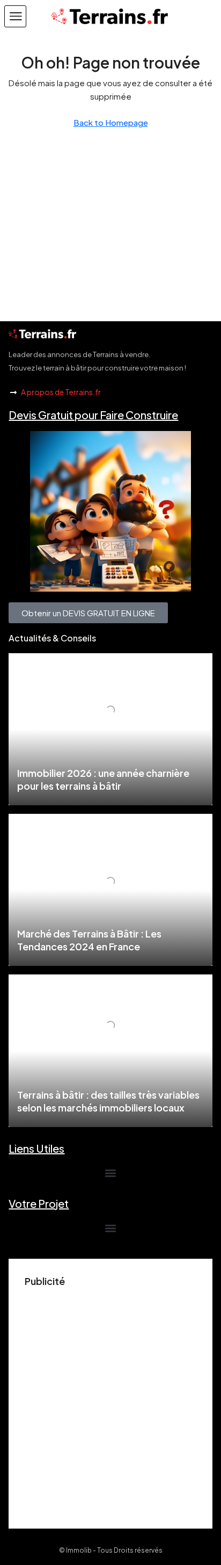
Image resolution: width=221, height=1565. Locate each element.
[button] (15, 16)
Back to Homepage (110, 122)
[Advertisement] (110, 1402)
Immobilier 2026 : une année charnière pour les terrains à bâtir (103, 779)
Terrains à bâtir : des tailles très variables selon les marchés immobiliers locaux (108, 1101)
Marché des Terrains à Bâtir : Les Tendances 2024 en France (89, 939)
